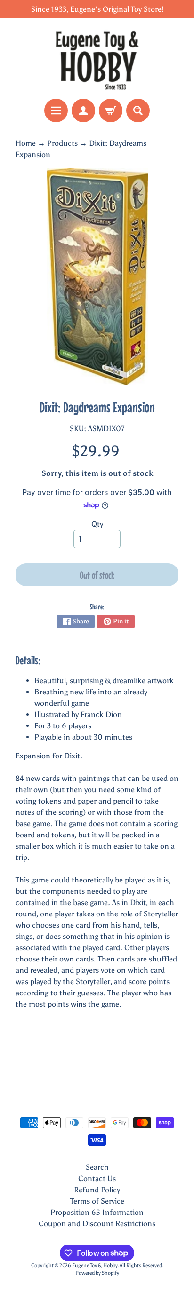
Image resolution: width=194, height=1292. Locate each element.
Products (62, 143)
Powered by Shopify (97, 1272)
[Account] (83, 110)
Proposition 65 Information (97, 1212)
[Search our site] (138, 110)
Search (97, 1167)
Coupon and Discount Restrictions (97, 1223)
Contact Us (97, 1178)
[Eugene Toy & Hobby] (97, 58)
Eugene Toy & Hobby (94, 1265)
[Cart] (110, 110)
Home (26, 143)
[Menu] (56, 110)
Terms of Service (97, 1201)
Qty (97, 524)
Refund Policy (97, 1189)
